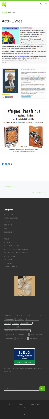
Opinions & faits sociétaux (15, 253)
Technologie (9, 263)
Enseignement (10, 232)
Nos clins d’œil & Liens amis (16, 249)
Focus (6, 239)
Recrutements (10, 256)
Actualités (8, 214)
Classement (9, 221)
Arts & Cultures (11, 218)
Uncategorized (10, 267)
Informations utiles (12, 246)
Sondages (8, 260)
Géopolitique (9, 242)
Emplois (7, 228)
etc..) (6, 235)
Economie (8, 225)
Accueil (4, 13)
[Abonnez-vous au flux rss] (24, 414)
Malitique (33, 408)
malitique (19, 404)
